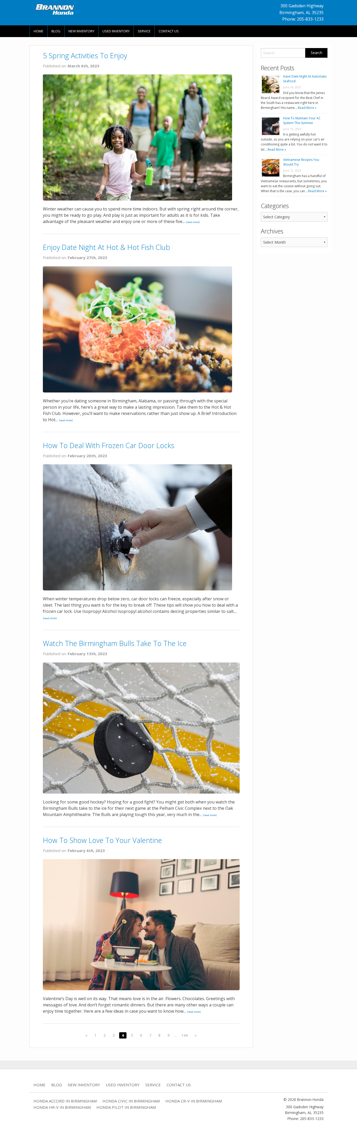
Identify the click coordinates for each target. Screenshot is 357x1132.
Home (38, 31)
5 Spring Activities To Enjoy (85, 55)
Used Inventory (116, 31)
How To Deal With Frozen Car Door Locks (108, 445)
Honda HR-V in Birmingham (62, 1107)
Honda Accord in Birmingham (65, 1101)
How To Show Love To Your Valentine (102, 840)
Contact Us (169, 31)
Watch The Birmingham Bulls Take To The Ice (115, 643)
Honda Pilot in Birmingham (126, 1107)
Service (144, 31)
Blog (55, 31)
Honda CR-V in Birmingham (193, 1101)
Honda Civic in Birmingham (131, 1101)
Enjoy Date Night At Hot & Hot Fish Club (106, 247)
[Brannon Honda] (58, 9)
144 (184, 1035)
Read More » (307, 107)
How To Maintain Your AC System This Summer (302, 120)
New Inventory (81, 31)
